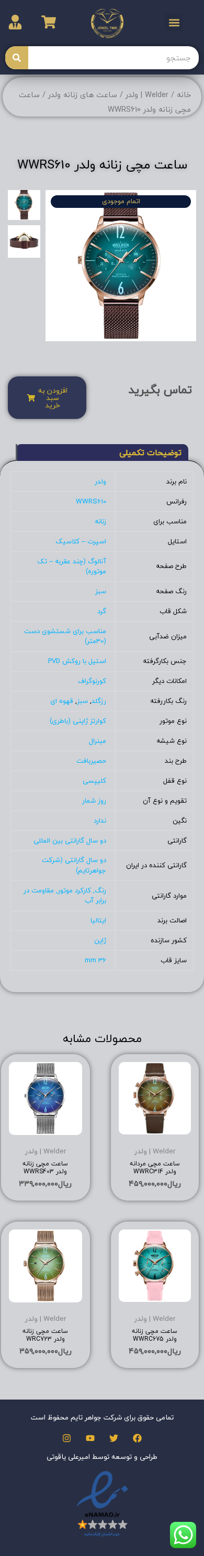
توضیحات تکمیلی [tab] (150, 452)
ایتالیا (98, 920)
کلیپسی (94, 780)
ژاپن (100, 940)
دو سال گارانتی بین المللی (69, 840)
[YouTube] (90, 1438)
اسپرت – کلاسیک (80, 541)
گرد (101, 611)
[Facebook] (137, 1438)
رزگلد (99, 701)
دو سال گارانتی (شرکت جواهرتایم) (74, 865)
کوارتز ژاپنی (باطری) (78, 721)
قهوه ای (61, 701)
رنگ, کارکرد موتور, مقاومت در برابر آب (65, 896)
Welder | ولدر (147, 94)
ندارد (100, 820)
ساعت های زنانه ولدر (82, 94)
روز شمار (94, 800)
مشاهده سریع (154, 1129)
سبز (100, 591)
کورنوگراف (92, 681)
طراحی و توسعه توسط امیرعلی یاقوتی (102, 1456)
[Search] (16, 57)
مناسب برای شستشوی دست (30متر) (65, 636)
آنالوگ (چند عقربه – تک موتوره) (71, 566)
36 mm (95, 960)
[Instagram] (66, 1438)
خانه (184, 94)
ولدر (100, 481)
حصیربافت (91, 760)
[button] (174, 22)
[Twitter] (113, 1438)
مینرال (97, 741)
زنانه (100, 521)
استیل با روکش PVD (77, 661)
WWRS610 (91, 501)
